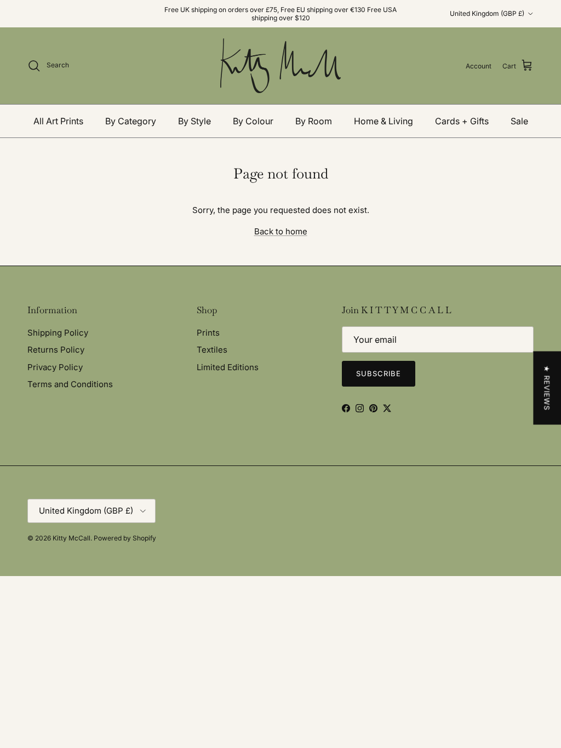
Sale (519, 121)
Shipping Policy (57, 332)
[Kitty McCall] (280, 65)
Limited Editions (228, 367)
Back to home (280, 231)
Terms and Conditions (70, 384)
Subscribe (378, 373)
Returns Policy (55, 349)
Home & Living (383, 121)
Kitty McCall (71, 538)
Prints (208, 332)
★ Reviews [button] (546, 388)
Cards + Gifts (462, 121)
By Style (194, 121)
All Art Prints (58, 121)
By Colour (253, 121)
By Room (313, 121)
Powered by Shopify (125, 538)
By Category (130, 121)
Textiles (212, 349)
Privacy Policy (55, 367)
